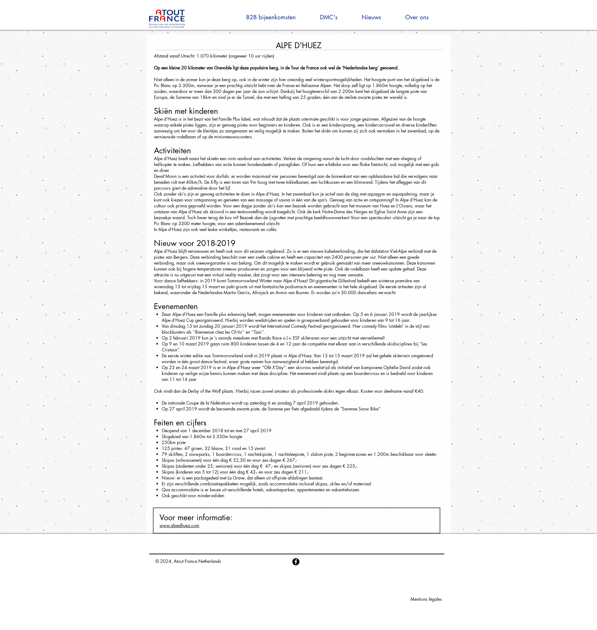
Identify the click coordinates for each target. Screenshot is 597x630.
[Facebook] (295, 561)
